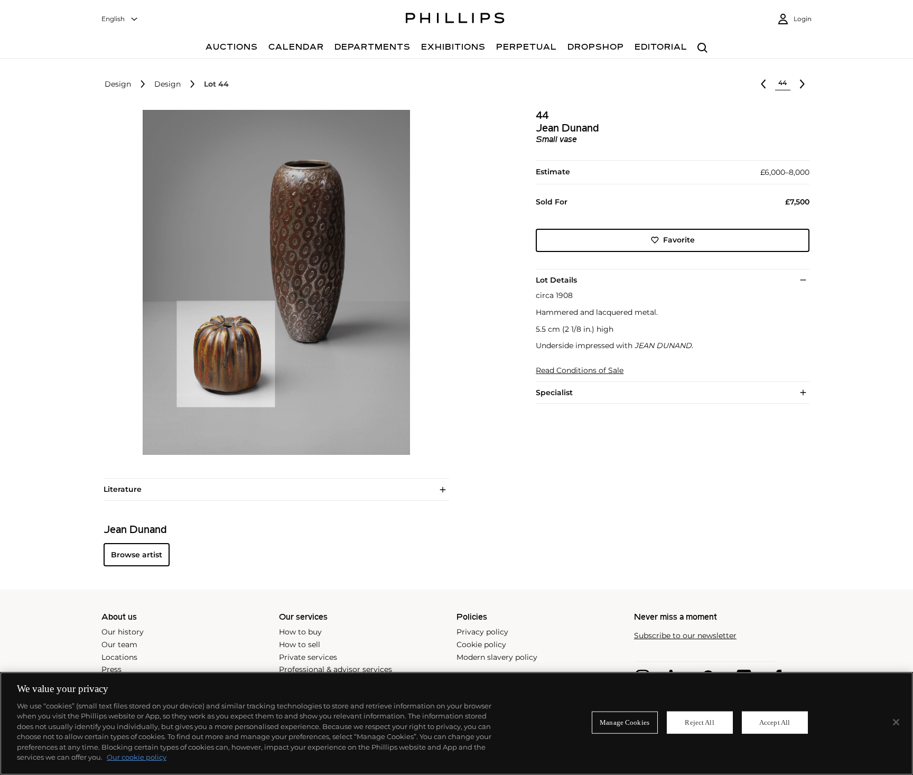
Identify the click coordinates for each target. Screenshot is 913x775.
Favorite (679, 240)
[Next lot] (802, 84)
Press (111, 669)
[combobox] (119, 19)
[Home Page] (455, 19)
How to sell (299, 644)
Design (118, 84)
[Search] (702, 48)
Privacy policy (482, 632)
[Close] (896, 722)
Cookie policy (481, 644)
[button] (273, 282)
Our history (122, 632)
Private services (308, 657)
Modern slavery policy (496, 657)
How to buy (300, 632)
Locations (119, 657)
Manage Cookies (624, 722)
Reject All (699, 722)
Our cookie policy (136, 757)
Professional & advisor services (335, 669)
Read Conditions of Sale (579, 370)
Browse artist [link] (136, 554)
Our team (119, 644)
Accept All (774, 722)
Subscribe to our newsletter (685, 635)
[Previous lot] (763, 84)
